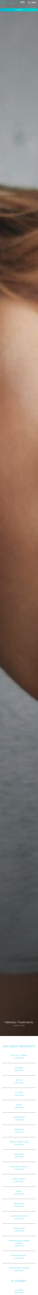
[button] (29, 3)
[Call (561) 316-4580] (3, 2)
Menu (33, 2)
